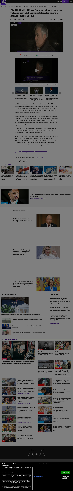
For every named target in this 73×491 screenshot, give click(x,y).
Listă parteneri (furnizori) (38, 476)
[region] (36, 476)
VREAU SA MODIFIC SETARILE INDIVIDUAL (65, 477)
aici (5, 482)
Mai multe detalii (18, 472)
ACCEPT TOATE (65, 472)
